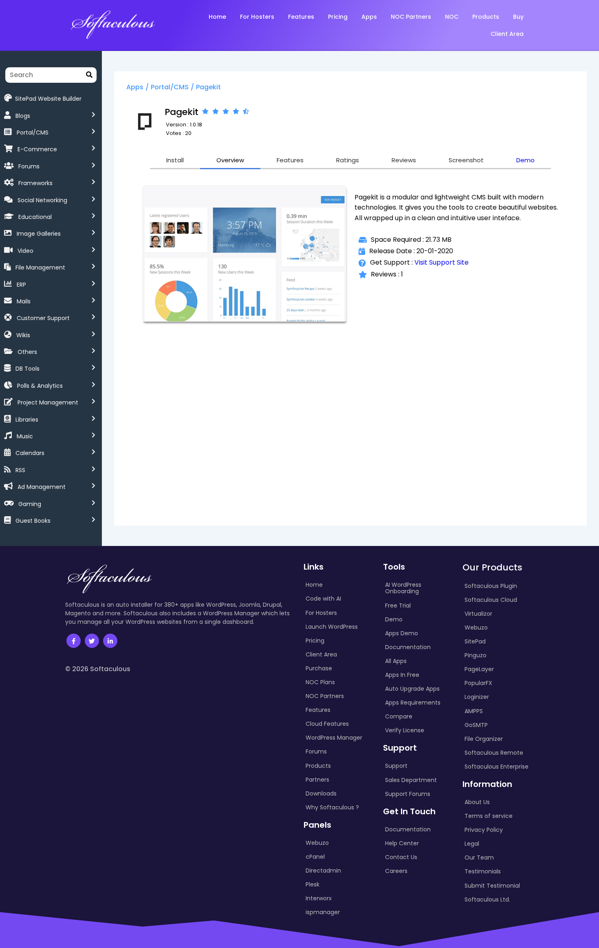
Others (27, 352)
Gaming (29, 504)
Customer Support (43, 318)
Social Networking (42, 200)
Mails (24, 301)
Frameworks (35, 183)
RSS (20, 470)
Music (25, 436)
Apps (134, 87)
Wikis (23, 335)
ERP (21, 285)
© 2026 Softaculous (97, 669)
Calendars (29, 453)
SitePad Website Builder (48, 98)
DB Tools (27, 369)
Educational (35, 217)
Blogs (22, 116)
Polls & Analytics (40, 386)
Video (25, 251)
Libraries (26, 419)
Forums (29, 166)
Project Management (48, 402)
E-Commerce (37, 149)
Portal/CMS (32, 132)
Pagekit (208, 87)
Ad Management (42, 487)
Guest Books (33, 521)
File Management (40, 267)
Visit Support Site (441, 262)
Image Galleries (39, 234)
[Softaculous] (112, 24)
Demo (525, 160)
